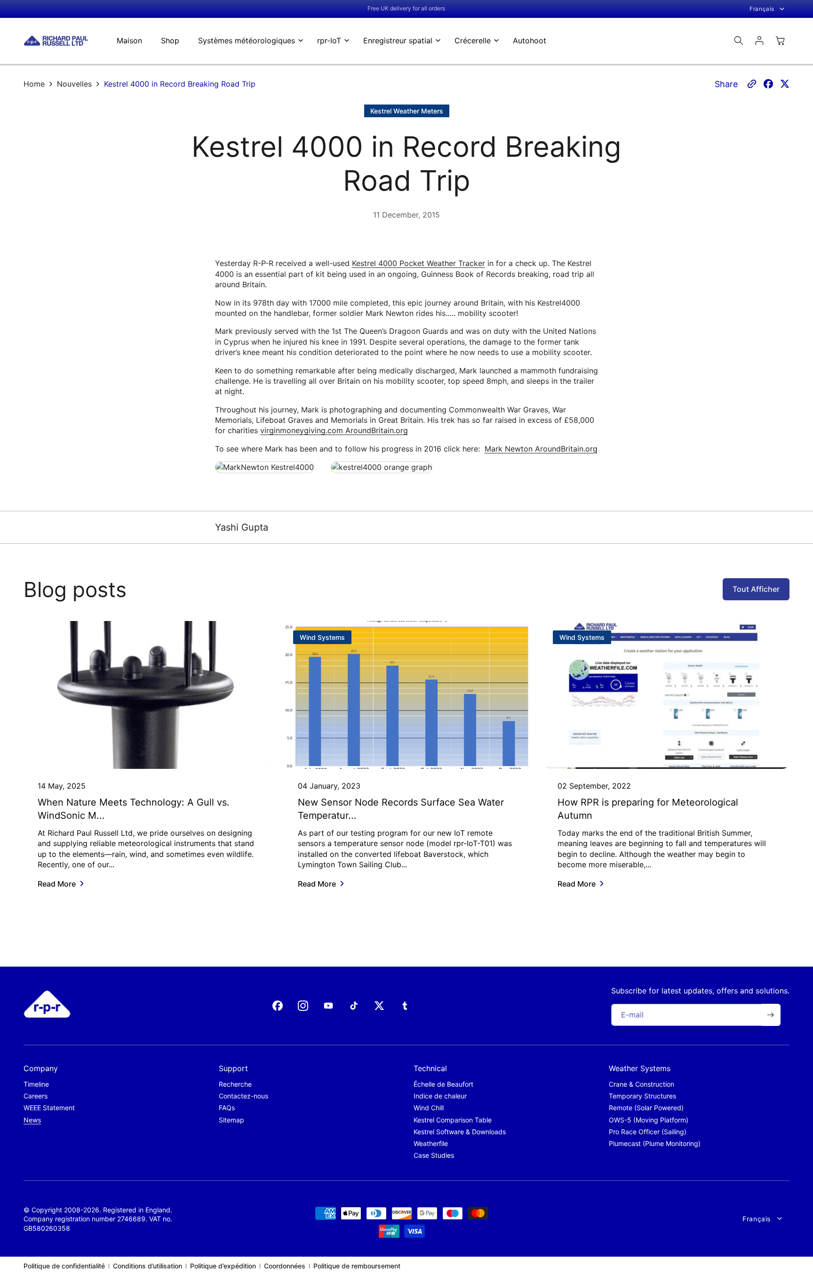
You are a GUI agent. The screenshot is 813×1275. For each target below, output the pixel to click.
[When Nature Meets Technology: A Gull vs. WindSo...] (147, 695)
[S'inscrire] (770, 1015)
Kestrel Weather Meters (406, 111)
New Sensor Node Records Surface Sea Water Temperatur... (401, 809)
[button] (248, 40)
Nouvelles (74, 84)
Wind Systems (322, 637)
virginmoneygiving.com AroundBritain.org (334, 430)
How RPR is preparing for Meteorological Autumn (648, 809)
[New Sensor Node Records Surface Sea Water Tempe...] (407, 695)
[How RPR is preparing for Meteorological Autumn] (666, 695)
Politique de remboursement (356, 1266)
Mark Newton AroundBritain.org (541, 448)
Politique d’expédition (223, 1266)
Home (34, 84)
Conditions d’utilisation (147, 1266)
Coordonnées (284, 1266)
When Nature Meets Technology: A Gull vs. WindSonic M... (134, 809)
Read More (57, 884)
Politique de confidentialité (64, 1266)
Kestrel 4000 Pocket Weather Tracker (418, 263)
